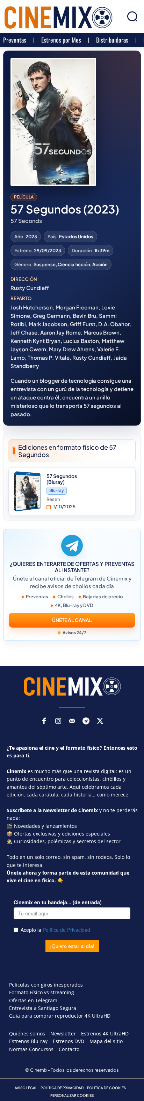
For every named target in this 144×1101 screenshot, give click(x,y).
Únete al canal (72, 620)
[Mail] (72, 721)
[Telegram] (86, 721)
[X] (100, 721)
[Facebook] (44, 721)
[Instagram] (58, 721)
